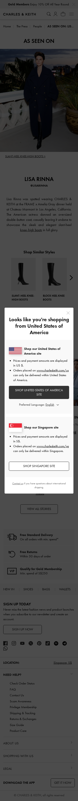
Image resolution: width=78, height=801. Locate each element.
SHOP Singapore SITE (39, 466)
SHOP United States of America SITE (39, 392)
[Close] (68, 313)
